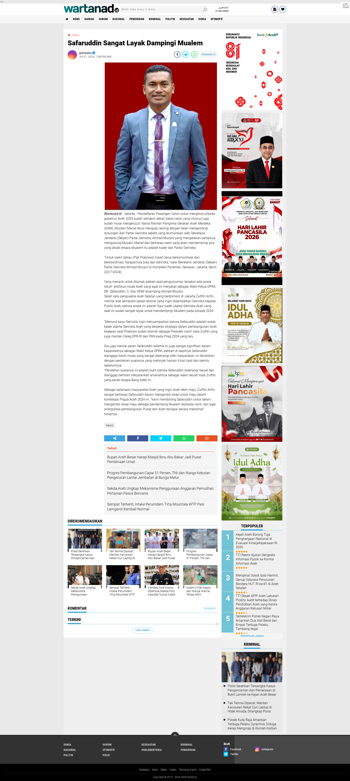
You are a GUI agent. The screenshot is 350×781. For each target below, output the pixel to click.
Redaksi (144, 769)
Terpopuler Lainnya (252, 636)
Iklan (155, 769)
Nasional (118, 19)
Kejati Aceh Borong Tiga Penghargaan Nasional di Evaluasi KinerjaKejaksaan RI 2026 (256, 541)
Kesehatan (187, 19)
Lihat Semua (143, 630)
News (76, 19)
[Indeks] (275, 9)
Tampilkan (209, 608)
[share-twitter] (185, 54)
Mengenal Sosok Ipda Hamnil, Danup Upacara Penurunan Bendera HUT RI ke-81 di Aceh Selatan (257, 581)
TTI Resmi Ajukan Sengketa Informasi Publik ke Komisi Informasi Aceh (255, 559)
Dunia (202, 19)
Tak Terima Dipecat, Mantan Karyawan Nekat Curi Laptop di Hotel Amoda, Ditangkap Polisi (250, 707)
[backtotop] (175, 736)
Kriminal (155, 19)
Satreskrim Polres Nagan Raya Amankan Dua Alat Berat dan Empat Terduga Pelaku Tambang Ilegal (257, 622)
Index (173, 769)
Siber (164, 769)
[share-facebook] (177, 54)
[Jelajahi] (345, 5)
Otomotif (217, 19)
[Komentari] (207, 438)
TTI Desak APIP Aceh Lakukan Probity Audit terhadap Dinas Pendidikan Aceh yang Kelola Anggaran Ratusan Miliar (257, 602)
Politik (170, 19)
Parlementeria (152, 749)
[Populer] (283, 9)
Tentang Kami (187, 769)
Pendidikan (136, 19)
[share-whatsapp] (194, 54)
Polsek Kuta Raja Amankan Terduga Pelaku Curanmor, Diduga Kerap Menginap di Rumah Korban (252, 724)
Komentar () (209, 54)
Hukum (103, 19)
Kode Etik (205, 769)
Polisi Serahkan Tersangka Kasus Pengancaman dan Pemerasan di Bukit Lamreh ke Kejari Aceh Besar (252, 690)
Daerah (89, 19)
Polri (106, 755)
